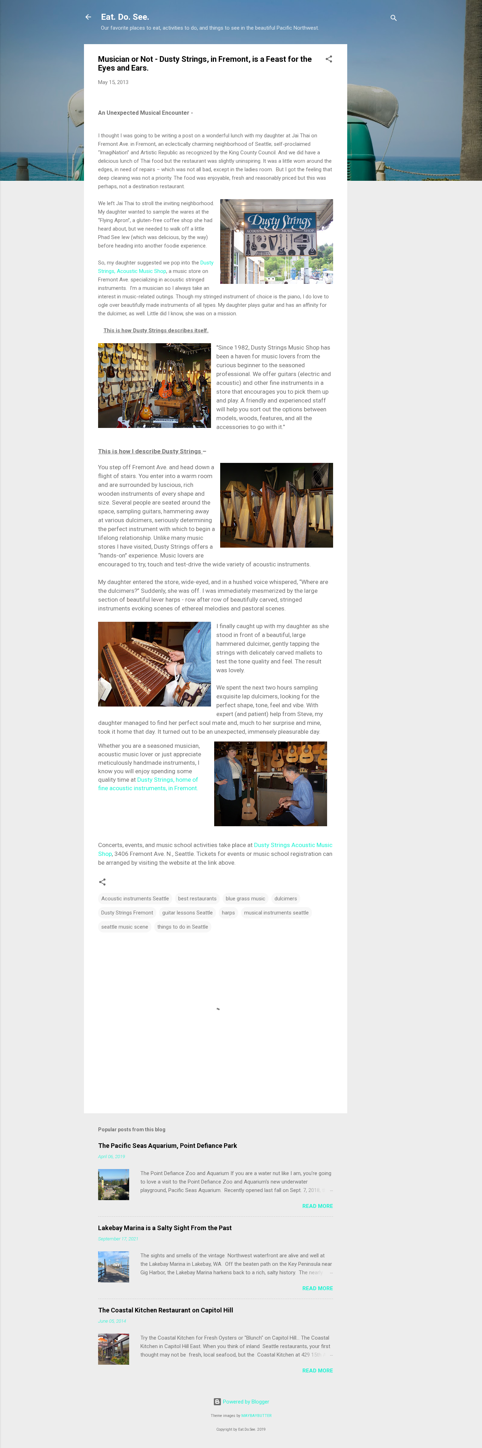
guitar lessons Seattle (187, 913)
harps (228, 913)
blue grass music (245, 898)
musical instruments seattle (276, 913)
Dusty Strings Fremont (127, 913)
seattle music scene (124, 927)
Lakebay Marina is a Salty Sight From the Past (165, 1228)
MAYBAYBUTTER (256, 1415)
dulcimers (286, 898)
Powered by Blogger (245, 1402)
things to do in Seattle (182, 927)
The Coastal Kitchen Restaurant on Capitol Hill (165, 1310)
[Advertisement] (375, 150)
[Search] (394, 19)
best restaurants (197, 898)
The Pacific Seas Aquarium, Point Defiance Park (167, 1145)
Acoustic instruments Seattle (135, 898)
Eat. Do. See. (125, 17)
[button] (329, 60)
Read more (317, 1206)
